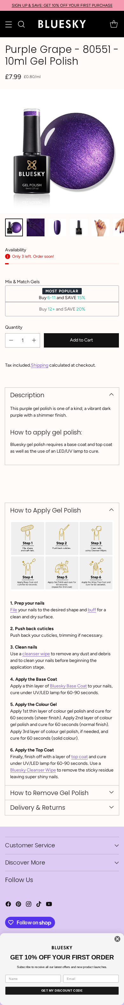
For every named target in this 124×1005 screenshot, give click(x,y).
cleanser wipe (36, 654)
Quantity (13, 327)
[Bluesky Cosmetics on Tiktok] (39, 905)
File (13, 610)
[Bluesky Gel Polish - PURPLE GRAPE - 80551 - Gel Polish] (62, 151)
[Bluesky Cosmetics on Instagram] (28, 905)
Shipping (39, 365)
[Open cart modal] (113, 24)
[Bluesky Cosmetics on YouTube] (49, 905)
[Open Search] (21, 24)
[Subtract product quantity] (11, 340)
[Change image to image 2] (36, 227)
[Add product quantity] (34, 340)
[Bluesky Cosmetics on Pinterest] (18, 905)
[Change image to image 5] (100, 227)
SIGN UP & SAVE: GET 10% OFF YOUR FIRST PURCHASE (62, 5)
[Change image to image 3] (57, 227)
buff (92, 610)
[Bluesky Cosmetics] (62, 24)
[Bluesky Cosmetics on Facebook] (8, 905)
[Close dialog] (117, 939)
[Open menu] (8, 24)
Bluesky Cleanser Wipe (33, 770)
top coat (79, 756)
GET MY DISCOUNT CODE (62, 990)
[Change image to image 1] (14, 227)
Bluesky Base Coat (68, 686)
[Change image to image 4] (79, 227)
